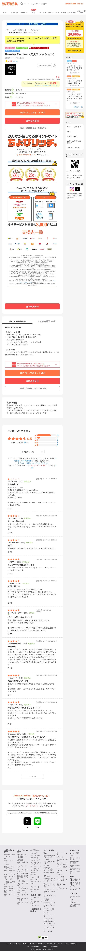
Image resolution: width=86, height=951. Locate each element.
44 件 (15, 61)
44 (25, 442)
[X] (77, 189)
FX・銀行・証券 (22, 873)
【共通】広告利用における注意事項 (32, 128)
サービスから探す (22, 851)
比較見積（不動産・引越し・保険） (22, 877)
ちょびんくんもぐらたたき (35, 863)
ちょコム (47, 913)
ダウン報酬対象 (22, 48)
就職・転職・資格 (22, 863)
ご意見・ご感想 (73, 147)
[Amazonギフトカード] (25, 238)
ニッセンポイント (49, 928)
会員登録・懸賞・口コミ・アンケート (22, 855)
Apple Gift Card (49, 921)
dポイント (60, 857)
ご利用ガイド (35, 905)
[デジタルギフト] (55, 244)
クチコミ (73, 855)
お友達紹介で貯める (36, 910)
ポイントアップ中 (9, 895)
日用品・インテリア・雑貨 (9, 867)
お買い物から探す (9, 851)
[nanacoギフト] (25, 244)
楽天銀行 (47, 865)
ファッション (8, 864)
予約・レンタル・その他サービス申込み (22, 888)
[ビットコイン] (40, 238)
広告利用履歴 (26, 460)
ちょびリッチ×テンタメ (36, 902)
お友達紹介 (71, 12)
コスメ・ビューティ (9, 861)
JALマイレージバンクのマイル (63, 863)
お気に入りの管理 (75, 872)
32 (58, 435)
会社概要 (49, 943)
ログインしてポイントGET (32, 112)
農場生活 (33, 872)
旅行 (33, 12)
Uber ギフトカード (49, 892)
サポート (73, 893)
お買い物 (14, 12)
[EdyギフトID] (47, 238)
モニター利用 (36, 895)
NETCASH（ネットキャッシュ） (49, 924)
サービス (23, 12)
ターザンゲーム (35, 866)
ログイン (80, 4)
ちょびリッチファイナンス (75, 889)
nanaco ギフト (49, 919)
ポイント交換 (49, 850)
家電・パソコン (9, 874)
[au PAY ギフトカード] (17, 238)
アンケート (62, 12)
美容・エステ (21, 892)
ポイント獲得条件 (17, 321)
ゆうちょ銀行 (48, 870)
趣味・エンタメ (9, 877)
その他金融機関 (49, 872)
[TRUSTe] (43, 938)
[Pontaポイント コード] (32, 244)
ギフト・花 (8, 879)
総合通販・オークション (9, 855)
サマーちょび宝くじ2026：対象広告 (32, 24)
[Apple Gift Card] (10, 244)
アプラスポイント (62, 889)
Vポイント (60, 874)
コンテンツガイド (74, 127)
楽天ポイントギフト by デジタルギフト (49, 885)
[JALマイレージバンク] (55, 238)
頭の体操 (33, 875)
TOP (5, 12)
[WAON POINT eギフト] (12, 249)
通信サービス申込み (22, 884)
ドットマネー (61, 877)
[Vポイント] (10, 238)
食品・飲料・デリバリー (9, 871)
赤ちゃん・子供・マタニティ (9, 887)
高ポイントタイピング (35, 882)
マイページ (74, 850)
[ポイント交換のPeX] (19, 249)
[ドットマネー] (27, 249)
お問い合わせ (72, 136)
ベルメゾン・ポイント (62, 871)
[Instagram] (72, 189)
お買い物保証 (10, 48)
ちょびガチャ (35, 853)
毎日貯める (52, 12)
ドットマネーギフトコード (62, 880)
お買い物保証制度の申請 (74, 142)
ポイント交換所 (81, 11)
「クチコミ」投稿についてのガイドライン (32, 463)
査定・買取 (21, 881)
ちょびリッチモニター (35, 898)
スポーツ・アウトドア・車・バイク (9, 882)
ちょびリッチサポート (37, 943)
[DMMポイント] (34, 249)
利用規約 (26, 943)
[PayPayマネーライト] (40, 244)
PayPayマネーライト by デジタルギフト (49, 880)
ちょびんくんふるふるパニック (35, 869)
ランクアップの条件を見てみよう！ (47, 85)
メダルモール (35, 855)
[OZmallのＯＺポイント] (42, 249)
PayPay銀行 (48, 868)
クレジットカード (22, 866)
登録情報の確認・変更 (74, 862)
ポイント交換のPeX (62, 867)
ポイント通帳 (74, 853)
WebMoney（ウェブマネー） (49, 909)
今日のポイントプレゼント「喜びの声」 (75, 884)
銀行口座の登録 (75, 869)
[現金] (49, 249)
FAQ (69, 131)
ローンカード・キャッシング (22, 870)
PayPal (46, 859)
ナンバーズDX (35, 877)
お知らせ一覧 (78, 107)
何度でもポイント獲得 (22, 899)
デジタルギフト (49, 889)
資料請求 (20, 860)
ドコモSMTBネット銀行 (50, 862)
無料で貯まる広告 (22, 903)
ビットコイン (48, 931)
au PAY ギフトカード (49, 896)
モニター (43, 12)
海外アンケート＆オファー (35, 890)
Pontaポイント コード (49, 899)
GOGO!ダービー (36, 879)
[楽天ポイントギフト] (47, 244)
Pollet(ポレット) (49, 903)
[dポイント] (32, 238)
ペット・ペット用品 (9, 891)
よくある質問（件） (47, 321)
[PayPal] (17, 244)
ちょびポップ (35, 860)
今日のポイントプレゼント (75, 880)
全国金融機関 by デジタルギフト (49, 856)
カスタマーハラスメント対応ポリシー (66, 943)
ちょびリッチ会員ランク (75, 858)
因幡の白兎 (34, 858)
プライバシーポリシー (14, 943)
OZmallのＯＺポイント (62, 860)
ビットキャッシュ (49, 915)
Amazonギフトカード (49, 906)
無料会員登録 (71, 3)
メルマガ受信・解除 (75, 866)
